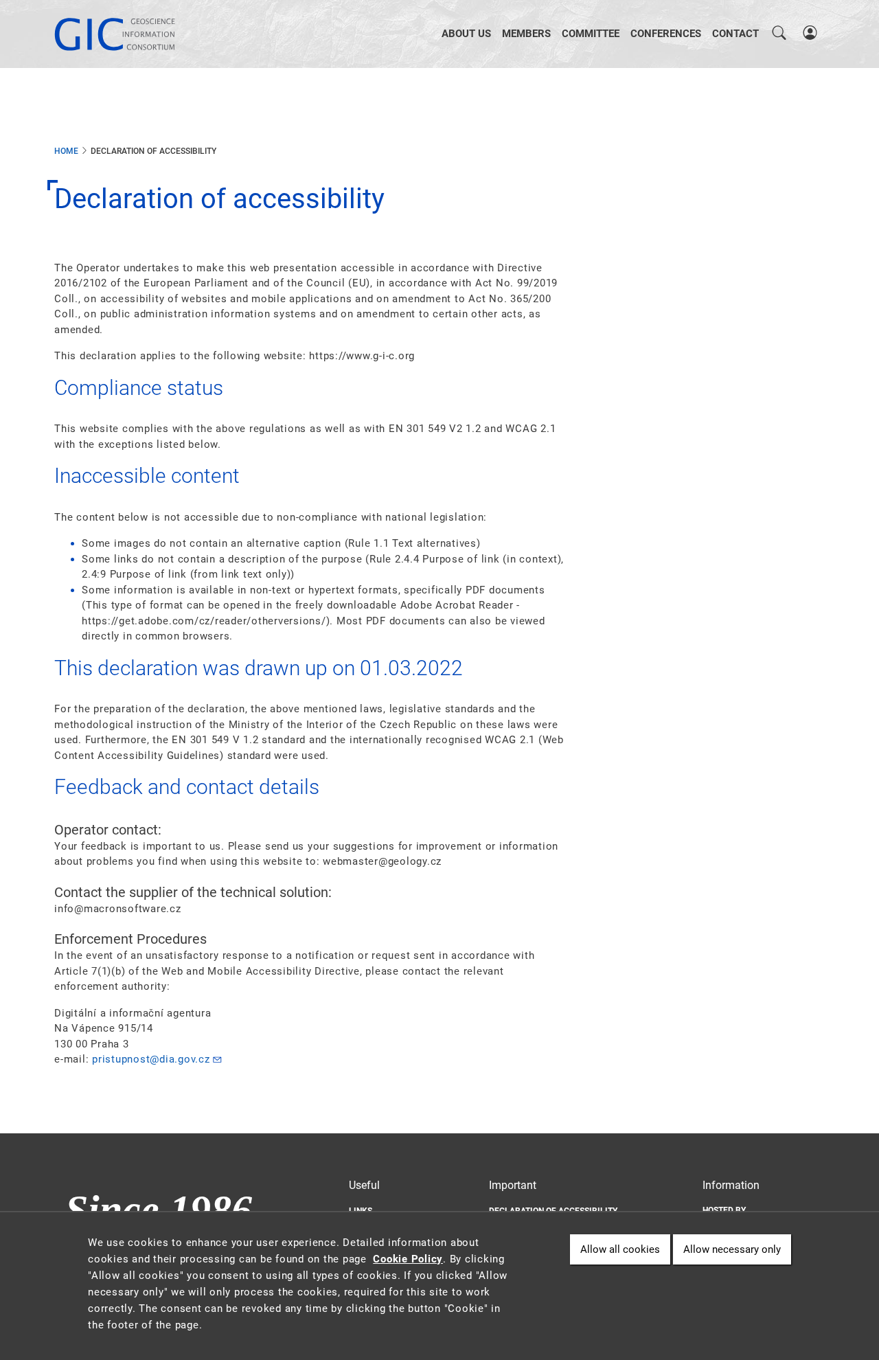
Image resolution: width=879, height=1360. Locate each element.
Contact (735, 33)
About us (466, 33)
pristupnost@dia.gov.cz (151, 1059)
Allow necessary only (732, 1249)
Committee (590, 33)
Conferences (665, 33)
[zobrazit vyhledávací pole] (779, 34)
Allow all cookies (620, 1249)
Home (66, 151)
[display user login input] (810, 34)
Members (526, 33)
